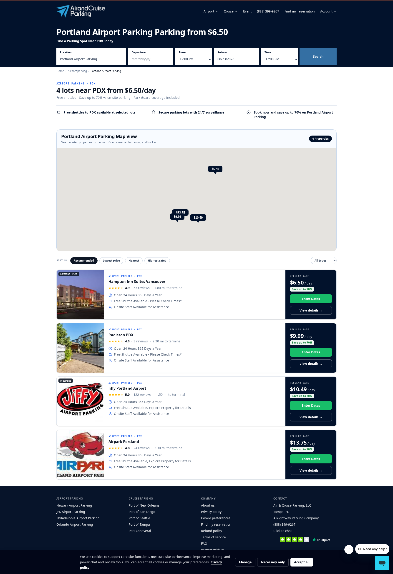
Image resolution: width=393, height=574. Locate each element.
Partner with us (212, 550)
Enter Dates (311, 299)
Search (318, 56)
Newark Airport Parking (74, 505)
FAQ (204, 543)
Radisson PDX (121, 334)
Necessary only (273, 562)
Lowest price (111, 260)
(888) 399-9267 (268, 11)
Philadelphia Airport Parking (78, 518)
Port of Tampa (139, 524)
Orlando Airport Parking (74, 524)
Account (326, 11)
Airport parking (77, 71)
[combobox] (91, 59)
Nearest (133, 260)
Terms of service (213, 537)
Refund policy (211, 531)
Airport (209, 11)
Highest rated (157, 260)
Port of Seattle (139, 518)
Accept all (301, 562)
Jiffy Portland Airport (127, 388)
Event (247, 11)
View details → (311, 310)
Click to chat (282, 531)
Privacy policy (211, 512)
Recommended (84, 260)
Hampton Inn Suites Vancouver (136, 281)
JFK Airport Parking (70, 512)
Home (60, 71)
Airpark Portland (123, 441)
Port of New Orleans (144, 505)
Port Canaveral (140, 531)
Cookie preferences (215, 518)
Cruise (229, 11)
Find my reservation (300, 11)
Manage (245, 562)
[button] (215, 170)
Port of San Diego (142, 512)
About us (208, 505)
